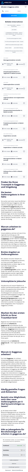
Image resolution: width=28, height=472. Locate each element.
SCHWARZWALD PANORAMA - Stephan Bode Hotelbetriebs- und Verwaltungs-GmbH (14, 34)
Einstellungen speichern (14, 467)
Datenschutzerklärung (17, 470)
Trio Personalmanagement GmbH (14, 38)
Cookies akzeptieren (14, 460)
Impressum (8, 470)
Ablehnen (14, 463)
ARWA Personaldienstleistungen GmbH (14, 44)
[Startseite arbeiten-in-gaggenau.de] (6, 3)
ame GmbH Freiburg (18, 47)
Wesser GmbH (8, 47)
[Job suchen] (25, 2)
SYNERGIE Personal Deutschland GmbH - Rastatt (14, 51)
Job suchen (14, 15)
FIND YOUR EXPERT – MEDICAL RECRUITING (14, 26)
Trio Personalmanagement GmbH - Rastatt (14, 41)
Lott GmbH (14, 29)
